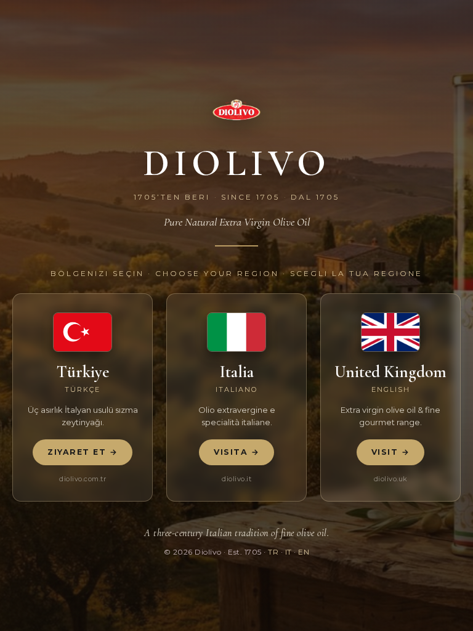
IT (288, 551)
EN (303, 551)
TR (273, 551)
